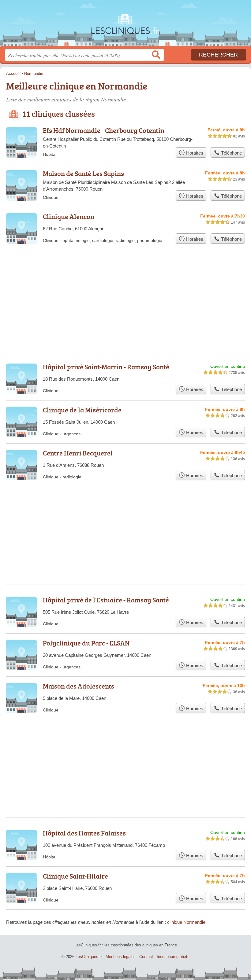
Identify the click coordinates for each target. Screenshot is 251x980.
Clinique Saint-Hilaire (75, 876)
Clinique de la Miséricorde (82, 410)
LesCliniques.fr (125, 25)
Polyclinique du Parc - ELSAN (86, 643)
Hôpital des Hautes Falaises (84, 833)
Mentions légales (121, 956)
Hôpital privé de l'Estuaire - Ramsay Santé (106, 600)
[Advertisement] (125, 284)
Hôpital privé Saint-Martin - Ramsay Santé (106, 366)
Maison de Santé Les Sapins (83, 173)
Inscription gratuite (173, 956)
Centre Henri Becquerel (78, 453)
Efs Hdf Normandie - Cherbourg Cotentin (103, 130)
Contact (146, 956)
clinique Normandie (186, 922)
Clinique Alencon (68, 216)
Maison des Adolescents (78, 686)
